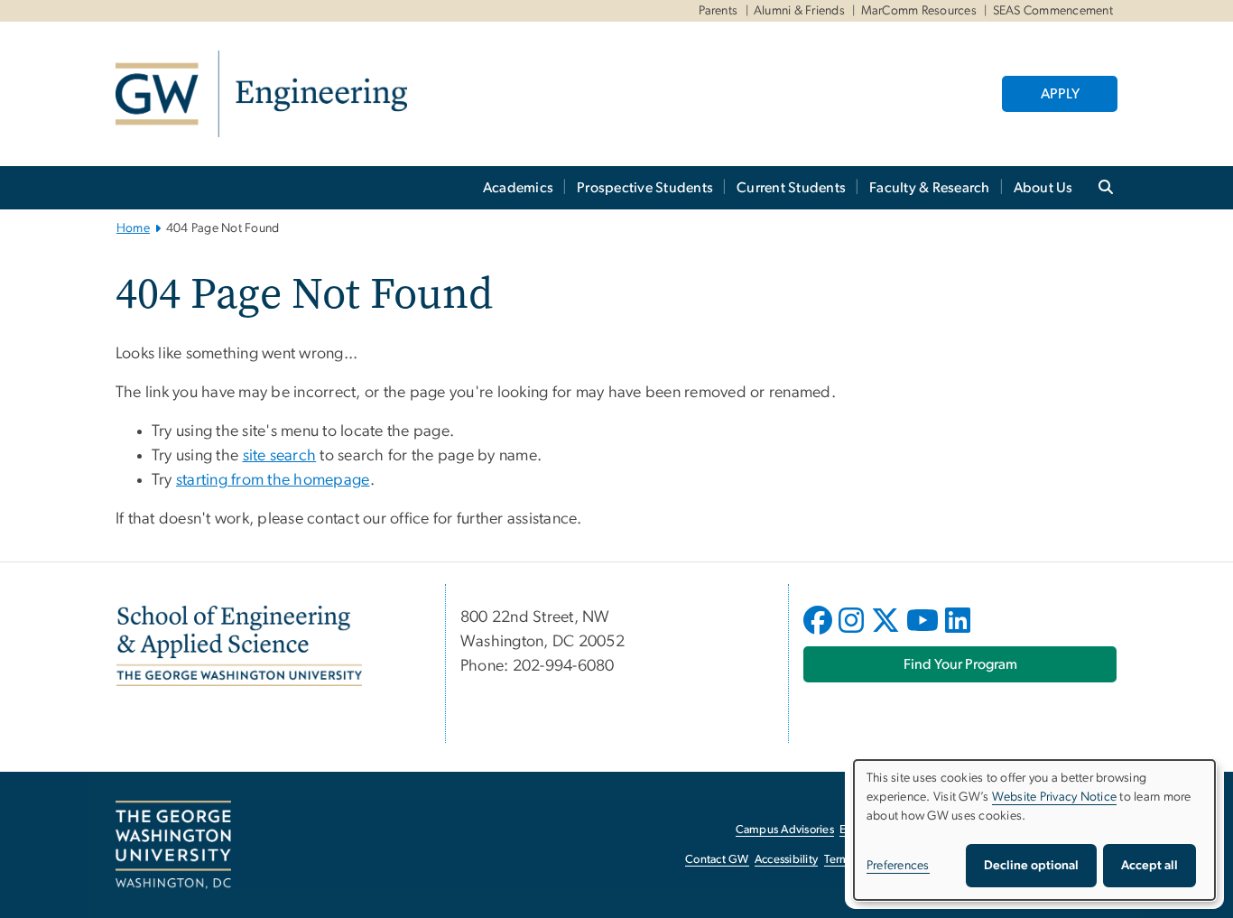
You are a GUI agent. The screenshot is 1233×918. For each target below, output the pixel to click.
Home (133, 228)
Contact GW (717, 860)
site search (280, 456)
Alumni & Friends (799, 11)
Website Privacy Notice (1054, 797)
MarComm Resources (919, 11)
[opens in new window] (819, 633)
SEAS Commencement (1053, 11)
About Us (1043, 188)
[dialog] (1034, 830)
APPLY (1060, 94)
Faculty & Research (929, 188)
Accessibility (786, 860)
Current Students (791, 188)
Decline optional (1031, 865)
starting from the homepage (273, 480)
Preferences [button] (898, 865)
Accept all (1149, 865)
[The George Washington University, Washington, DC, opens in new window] (173, 845)
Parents (718, 11)
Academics (518, 188)
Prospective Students (645, 188)
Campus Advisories (785, 830)
